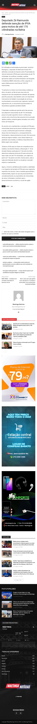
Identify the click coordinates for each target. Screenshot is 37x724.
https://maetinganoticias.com (18, 306)
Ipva (12, 186)
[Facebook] (16, 713)
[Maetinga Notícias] (3, 34)
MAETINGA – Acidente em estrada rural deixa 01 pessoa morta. (9, 280)
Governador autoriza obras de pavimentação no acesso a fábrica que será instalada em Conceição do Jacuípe (17, 264)
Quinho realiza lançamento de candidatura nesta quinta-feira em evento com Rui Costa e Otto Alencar (23, 572)
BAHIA (7, 186)
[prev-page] (3, 351)
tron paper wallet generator (10, 270)
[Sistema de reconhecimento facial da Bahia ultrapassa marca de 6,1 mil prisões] (7, 326)
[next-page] (5, 351)
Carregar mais (17, 580)
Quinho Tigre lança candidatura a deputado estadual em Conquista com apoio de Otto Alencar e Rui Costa (24, 562)
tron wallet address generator (10, 250)
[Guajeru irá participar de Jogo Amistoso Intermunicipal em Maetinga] (7, 595)
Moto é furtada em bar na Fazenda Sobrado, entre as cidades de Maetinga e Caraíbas (23, 612)
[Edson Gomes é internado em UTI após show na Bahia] (7, 345)
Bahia (6, 12)
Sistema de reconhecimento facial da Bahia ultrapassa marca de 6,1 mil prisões (23, 325)
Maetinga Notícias (9, 34)
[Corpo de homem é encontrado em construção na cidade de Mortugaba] (7, 553)
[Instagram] (18, 312)
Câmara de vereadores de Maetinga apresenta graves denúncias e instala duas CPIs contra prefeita (23, 603)
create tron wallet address (9, 256)
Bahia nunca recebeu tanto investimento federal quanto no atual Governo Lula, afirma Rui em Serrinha (23, 543)
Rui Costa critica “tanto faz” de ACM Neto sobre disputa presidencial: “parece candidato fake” (23, 334)
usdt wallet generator (8, 244)
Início (3, 12)
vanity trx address (7, 262)
